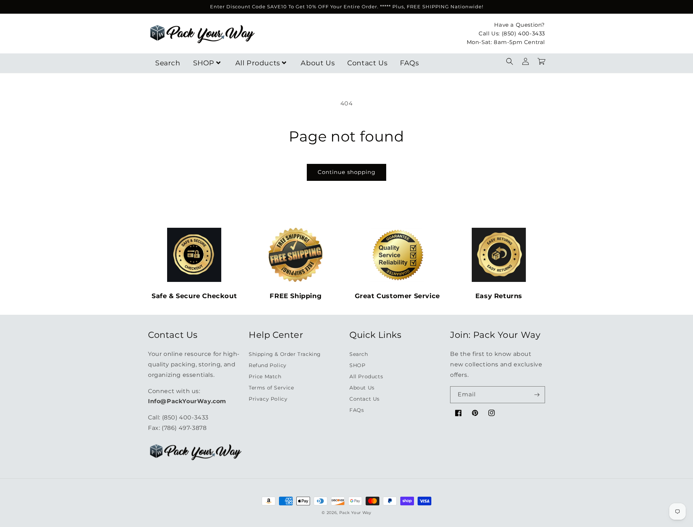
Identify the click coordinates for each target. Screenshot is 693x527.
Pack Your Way (355, 512)
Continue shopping (346, 172)
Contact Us (367, 63)
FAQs (409, 63)
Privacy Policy (268, 399)
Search (167, 63)
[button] (510, 61)
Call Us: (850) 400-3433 (512, 33)
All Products (257, 63)
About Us (318, 63)
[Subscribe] (537, 394)
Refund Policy (268, 365)
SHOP (203, 63)
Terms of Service (271, 387)
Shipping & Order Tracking (285, 354)
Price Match (265, 376)
